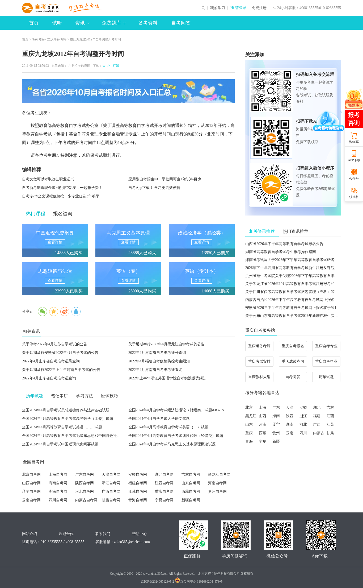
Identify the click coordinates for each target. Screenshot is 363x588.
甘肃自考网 (111, 500)
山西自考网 (31, 483)
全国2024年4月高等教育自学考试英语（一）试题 (168, 427)
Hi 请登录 (238, 8)
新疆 (276, 442)
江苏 (330, 424)
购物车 (354, 142)
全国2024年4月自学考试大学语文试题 (159, 419)
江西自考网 (164, 483)
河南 (262, 424)
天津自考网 (111, 475)
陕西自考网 (84, 483)
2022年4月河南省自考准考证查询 (155, 370)
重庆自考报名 (293, 346)
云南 (289, 433)
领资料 (354, 197)
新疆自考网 (191, 500)
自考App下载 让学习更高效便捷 (154, 188)
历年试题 (326, 377)
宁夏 (262, 442)
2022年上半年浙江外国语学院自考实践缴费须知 (167, 378)
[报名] (128, 91)
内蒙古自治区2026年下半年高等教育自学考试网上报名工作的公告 (299, 300)
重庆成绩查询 (293, 361)
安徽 (303, 407)
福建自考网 (137, 483)
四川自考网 (58, 500)
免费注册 (259, 8)
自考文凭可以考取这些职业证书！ (50, 179)
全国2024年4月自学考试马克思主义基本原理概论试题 (172, 444)
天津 (289, 407)
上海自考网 (58, 475)
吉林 (330, 407)
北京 (249, 407)
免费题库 (111, 23)
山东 (249, 424)
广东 (276, 407)
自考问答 (181, 23)
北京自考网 (31, 475)
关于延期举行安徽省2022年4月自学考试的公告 (60, 353)
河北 (303, 424)
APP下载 (354, 160)
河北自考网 (84, 492)
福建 (316, 416)
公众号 (354, 178)
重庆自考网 (164, 492)
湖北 (316, 407)
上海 (262, 407)
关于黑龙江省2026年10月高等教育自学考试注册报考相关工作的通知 (301, 284)
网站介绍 (29, 534)
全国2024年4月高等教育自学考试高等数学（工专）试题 (67, 419)
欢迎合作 (66, 534)
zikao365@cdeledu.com (132, 542)
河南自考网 (217, 483)
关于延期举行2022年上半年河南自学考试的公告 (61, 370)
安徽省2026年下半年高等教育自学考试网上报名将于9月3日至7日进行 (302, 308)
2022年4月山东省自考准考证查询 (49, 378)
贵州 (276, 433)
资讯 (80, 23)
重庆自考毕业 (326, 361)
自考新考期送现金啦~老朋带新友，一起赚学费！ (62, 188)
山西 (262, 416)
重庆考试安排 (259, 361)
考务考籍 (38, 39)
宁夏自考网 (164, 500)
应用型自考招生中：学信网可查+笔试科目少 (164, 179)
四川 (303, 433)
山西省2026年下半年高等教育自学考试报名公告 (284, 244)
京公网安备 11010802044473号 (201, 581)
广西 (316, 424)
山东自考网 (191, 483)
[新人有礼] (353, 98)
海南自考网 (58, 483)
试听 (57, 23)
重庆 (249, 433)
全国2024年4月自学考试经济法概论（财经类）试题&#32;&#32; (179, 410)
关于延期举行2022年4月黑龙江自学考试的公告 (166, 344)
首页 (34, 23)
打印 (115, 66)
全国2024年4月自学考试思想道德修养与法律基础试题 (65, 410)
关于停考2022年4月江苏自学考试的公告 (54, 344)
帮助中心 (139, 534)
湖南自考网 (58, 492)
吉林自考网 (191, 475)
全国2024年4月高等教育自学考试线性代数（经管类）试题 (175, 436)
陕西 (289, 416)
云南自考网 (31, 500)
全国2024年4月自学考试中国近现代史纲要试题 (60, 444)
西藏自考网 (191, 492)
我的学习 (217, 8)
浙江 (303, 416)
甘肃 (330, 433)
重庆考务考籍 (56, 39)
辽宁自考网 (31, 492)
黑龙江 (250, 416)
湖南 (289, 424)
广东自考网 (84, 475)
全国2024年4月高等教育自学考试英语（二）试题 (62, 427)
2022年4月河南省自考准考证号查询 (157, 353)
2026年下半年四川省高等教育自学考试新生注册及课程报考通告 (297, 268)
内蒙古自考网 (86, 500)
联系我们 (102, 534)
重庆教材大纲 (259, 377)
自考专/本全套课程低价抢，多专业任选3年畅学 (60, 196)
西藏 (262, 433)
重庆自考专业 (326, 346)
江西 (330, 416)
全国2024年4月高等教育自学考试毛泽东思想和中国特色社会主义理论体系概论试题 (90, 436)
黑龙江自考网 (219, 475)
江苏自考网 (137, 492)
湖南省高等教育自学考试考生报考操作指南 (280, 252)
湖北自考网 (164, 475)
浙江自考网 (111, 483)
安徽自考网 (137, 475)
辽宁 (276, 424)
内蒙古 (318, 433)
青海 (249, 442)
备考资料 (148, 23)
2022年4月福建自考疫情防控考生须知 (159, 361)
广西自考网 (111, 492)
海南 (276, 416)
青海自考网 (137, 500)
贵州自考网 (217, 492)
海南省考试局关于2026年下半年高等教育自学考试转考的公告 (295, 260)
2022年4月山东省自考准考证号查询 (51, 361)
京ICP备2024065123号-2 (157, 581)
